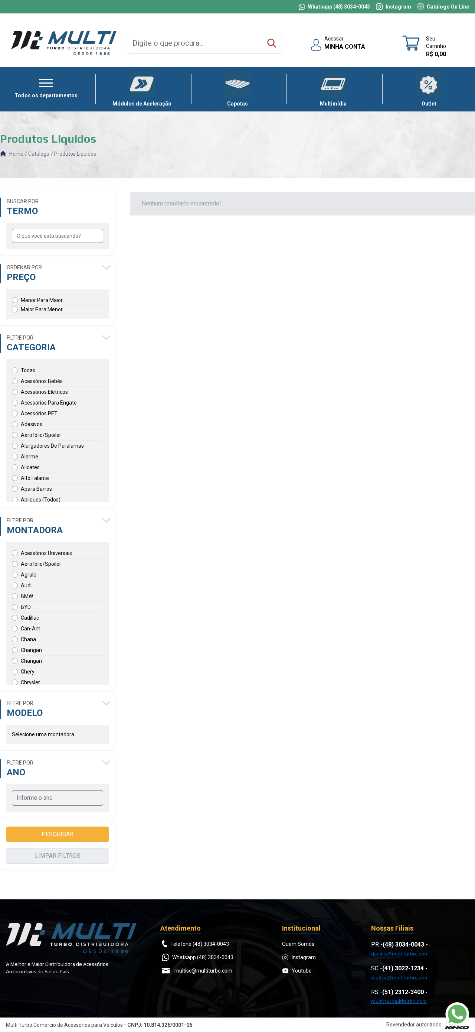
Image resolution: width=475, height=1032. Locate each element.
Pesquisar (57, 834)
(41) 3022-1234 (403, 968)
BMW (27, 596)
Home (16, 154)
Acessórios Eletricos (44, 392)
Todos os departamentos (46, 95)
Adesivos (31, 424)
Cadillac (30, 618)
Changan (31, 650)
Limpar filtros (58, 855)
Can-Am (30, 629)
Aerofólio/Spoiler (41, 435)
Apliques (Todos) (40, 500)
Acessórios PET (39, 413)
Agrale (28, 575)
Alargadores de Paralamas (52, 446)
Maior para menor (42, 309)
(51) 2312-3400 (403, 992)
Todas (28, 370)
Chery (28, 672)
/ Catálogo (37, 154)
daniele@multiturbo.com (399, 954)
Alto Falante (35, 478)
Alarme (29, 457)
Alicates (30, 467)
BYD (26, 607)
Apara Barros (36, 489)
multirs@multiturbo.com (399, 1002)
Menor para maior (42, 300)
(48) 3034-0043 (403, 944)
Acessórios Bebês (42, 381)
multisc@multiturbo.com (399, 978)
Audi (26, 585)
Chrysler (30, 682)
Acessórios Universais (46, 553)
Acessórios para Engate (49, 403)
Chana (28, 639)
